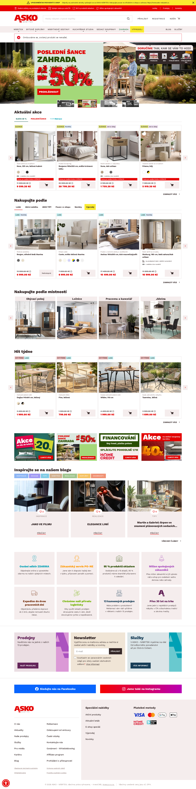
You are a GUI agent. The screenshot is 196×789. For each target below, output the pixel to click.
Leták (18, 207)
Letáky (154, 8)
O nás (17, 724)
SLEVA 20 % (21, 119)
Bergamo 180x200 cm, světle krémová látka (76, 166)
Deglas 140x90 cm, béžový (28, 396)
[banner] (34, 447)
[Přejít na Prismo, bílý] (160, 146)
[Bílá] (22, 172)
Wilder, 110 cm (110, 396)
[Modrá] (69, 260)
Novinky (78, 207)
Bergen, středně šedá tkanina (30, 253)
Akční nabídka (31, 207)
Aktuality (18, 730)
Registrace (158, 19)
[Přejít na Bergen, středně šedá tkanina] (35, 234)
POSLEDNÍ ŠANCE (38, 119)
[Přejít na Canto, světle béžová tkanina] (77, 234)
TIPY (45, 476)
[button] (6, 783)
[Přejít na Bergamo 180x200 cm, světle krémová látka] (77, 146)
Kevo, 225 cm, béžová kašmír (29, 165)
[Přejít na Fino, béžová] (77, 377)
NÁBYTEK (56, 476)
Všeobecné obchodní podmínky (26, 768)
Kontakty (178, 8)
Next (185, 157)
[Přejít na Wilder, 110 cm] (119, 377)
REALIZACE (70, 476)
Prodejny (166, 8)
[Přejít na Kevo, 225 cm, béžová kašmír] (35, 146)
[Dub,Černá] (22, 403)
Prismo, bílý (152, 165)
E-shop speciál (92, 727)
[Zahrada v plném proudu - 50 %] (98, 73)
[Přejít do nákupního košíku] (175, 18)
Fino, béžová (64, 396)
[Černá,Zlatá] (148, 172)
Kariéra (17, 754)
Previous (10, 157)
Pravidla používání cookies (56, 773)
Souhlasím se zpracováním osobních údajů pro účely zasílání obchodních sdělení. (94, 661)
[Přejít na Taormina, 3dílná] (160, 377)
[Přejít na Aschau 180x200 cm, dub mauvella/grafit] (119, 234)
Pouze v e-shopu (63, 207)
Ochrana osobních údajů (56, 768)
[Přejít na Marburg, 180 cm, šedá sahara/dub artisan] (160, 234)
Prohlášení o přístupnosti (59, 761)
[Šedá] (27, 172)
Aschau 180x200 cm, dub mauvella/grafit (119, 253)
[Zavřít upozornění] (193, 3)
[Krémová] (64, 260)
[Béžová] (18, 172)
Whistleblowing (20, 773)
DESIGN (34, 476)
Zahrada (124, 29)
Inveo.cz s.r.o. (108, 784)
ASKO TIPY (46, 207)
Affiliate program (55, 754)
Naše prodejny (21, 736)
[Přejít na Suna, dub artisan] (119, 146)
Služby (178, 29)
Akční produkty (93, 714)
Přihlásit (143, 19)
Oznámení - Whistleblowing (61, 748)
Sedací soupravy (106, 29)
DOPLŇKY (84, 476)
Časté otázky (53, 736)
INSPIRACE (21, 476)
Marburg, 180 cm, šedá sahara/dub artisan (157, 254)
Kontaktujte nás (55, 742)
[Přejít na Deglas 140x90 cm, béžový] (35, 377)
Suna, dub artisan (110, 165)
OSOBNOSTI (98, 476)
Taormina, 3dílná (151, 396)
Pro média (19, 748)
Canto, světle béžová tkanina (71, 253)
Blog (168, 29)
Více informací (93, 664)
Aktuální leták (92, 720)
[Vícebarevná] (73, 260)
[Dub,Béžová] (18, 403)
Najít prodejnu (28, 665)
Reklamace (52, 724)
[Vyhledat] (129, 18)
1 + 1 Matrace (56, 119)
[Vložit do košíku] (46, 185)
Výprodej (90, 207)
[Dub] (102, 172)
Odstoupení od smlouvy (59, 730)
